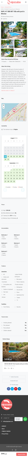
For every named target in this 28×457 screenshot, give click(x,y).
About (3, 428)
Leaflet (17, 120)
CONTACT (4, 426)
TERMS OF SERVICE (6, 431)
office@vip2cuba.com (8, 421)
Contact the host (14, 380)
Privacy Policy (5, 433)
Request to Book (21, 454)
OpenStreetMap (21, 120)
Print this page (14, 384)
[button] (14, 110)
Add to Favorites (15, 376)
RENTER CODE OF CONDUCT (8, 90)
